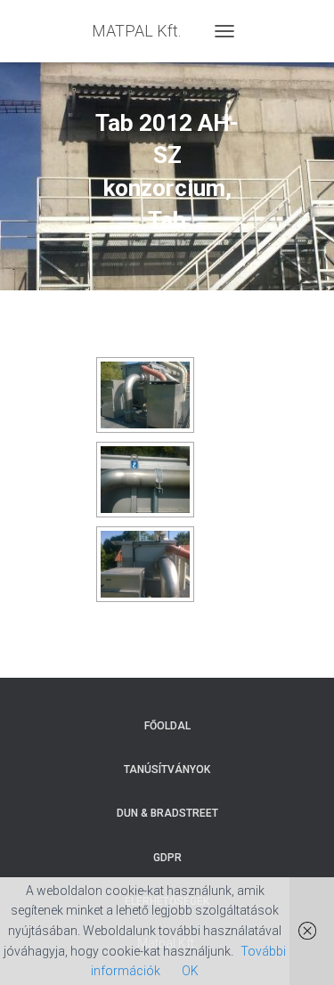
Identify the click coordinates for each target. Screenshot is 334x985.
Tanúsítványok (167, 769)
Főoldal (167, 726)
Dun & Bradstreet (167, 813)
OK (190, 971)
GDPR (167, 857)
